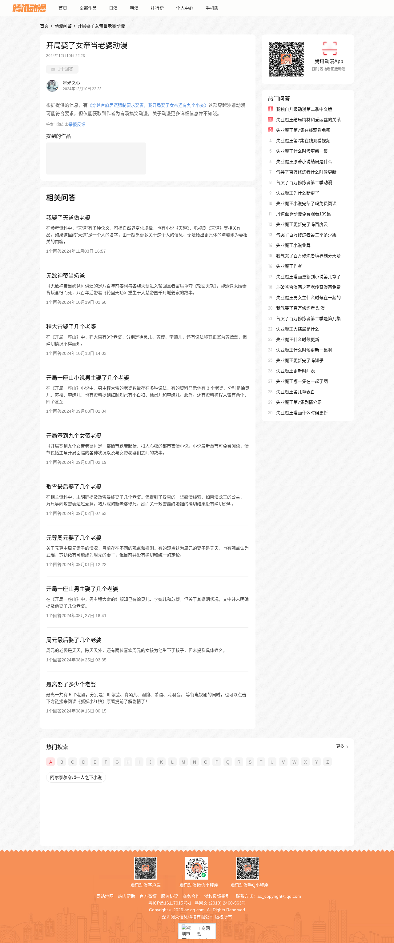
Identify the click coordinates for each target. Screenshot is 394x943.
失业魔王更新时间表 (295, 370)
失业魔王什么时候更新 (297, 339)
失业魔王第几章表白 (295, 391)
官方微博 (148, 896)
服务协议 (169, 896)
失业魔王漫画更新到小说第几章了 (308, 276)
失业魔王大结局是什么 (297, 329)
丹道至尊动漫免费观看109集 (303, 213)
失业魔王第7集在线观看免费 (303, 130)
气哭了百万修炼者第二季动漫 (304, 182)
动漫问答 (63, 25)
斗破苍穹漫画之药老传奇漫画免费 (308, 287)
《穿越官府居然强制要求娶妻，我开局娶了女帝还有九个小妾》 (148, 105)
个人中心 (184, 8)
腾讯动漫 (29, 8)
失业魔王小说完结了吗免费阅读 (306, 203)
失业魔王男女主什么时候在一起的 (308, 297)
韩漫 (134, 8)
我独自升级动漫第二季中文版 (304, 109)
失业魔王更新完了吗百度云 (302, 224)
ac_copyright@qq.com (279, 896)
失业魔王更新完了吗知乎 (300, 360)
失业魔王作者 (289, 266)
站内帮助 (126, 896)
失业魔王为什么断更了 (297, 193)
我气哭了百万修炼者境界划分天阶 (308, 255)
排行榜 (157, 8)
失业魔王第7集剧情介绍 (299, 402)
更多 (340, 746)
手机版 (212, 8)
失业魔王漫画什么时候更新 (302, 412)
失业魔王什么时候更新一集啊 (304, 349)
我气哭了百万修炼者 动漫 (300, 308)
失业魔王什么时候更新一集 (302, 151)
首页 (62, 8)
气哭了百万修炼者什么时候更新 (306, 172)
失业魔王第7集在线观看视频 (303, 140)
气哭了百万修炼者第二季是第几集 (308, 318)
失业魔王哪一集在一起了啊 (302, 381)
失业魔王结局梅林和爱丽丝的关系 (308, 119)
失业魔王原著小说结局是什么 (304, 161)
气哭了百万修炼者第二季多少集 (306, 234)
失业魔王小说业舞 (293, 245)
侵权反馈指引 (217, 896)
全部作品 (88, 8)
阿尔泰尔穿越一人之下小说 (76, 777)
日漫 (113, 8)
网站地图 (105, 896)
